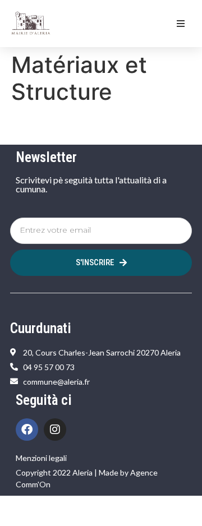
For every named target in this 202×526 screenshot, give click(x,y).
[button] (181, 23)
